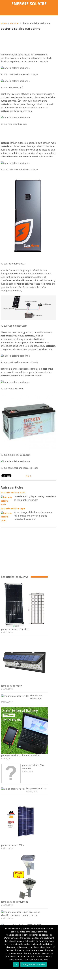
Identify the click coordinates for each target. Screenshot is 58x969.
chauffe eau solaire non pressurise (19, 915)
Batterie (14, 23)
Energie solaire (29, 3)
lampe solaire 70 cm (36, 788)
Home (4, 23)
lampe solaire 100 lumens (14, 901)
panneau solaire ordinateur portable (20, 755)
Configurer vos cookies (33, 964)
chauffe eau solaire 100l (36, 697)
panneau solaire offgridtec (15, 629)
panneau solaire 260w (12, 845)
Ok (16, 964)
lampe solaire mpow (11, 685)
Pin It (28, 475)
